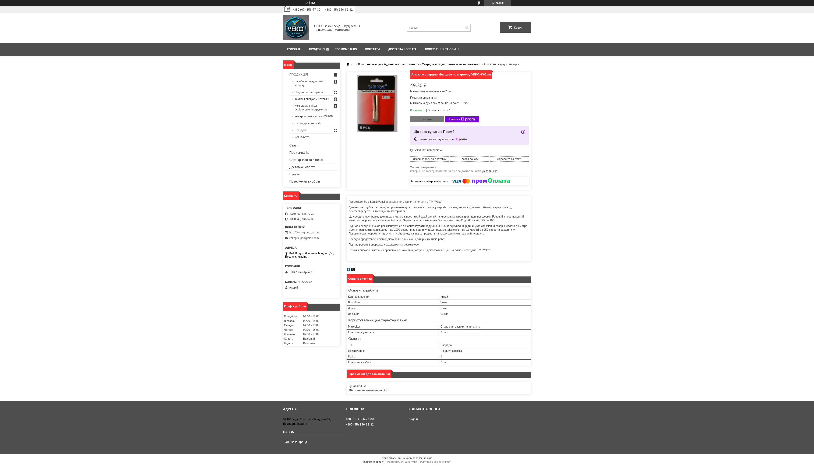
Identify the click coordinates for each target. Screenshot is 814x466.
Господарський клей (308, 123)
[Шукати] (467, 28)
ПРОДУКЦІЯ (298, 74)
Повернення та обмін (442, 49)
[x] (353, 270)
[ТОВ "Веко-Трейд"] (296, 27)
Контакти (372, 49)
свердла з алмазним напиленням (407, 201)
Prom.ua (427, 458)
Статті (293, 145)
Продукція (317, 49)
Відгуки (294, 174)
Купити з (454, 119)
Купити (427, 119)
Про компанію (346, 49)
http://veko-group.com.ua (304, 232)
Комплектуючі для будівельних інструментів (388, 64)
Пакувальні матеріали (309, 92)
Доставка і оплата (402, 49)
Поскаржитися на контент (401, 461)
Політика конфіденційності (435, 461)
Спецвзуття (302, 136)
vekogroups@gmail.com (304, 238)
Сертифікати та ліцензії (306, 160)
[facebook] (348, 270)
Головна (294, 49)
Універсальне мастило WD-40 (314, 116)
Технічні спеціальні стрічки (312, 98)
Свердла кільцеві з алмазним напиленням (451, 64)
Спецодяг (301, 130)
